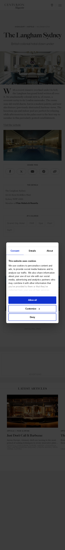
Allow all (32, 300)
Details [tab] (32, 251)
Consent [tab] (15, 251)
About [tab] (49, 251)
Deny (32, 317)
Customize (30, 308)
